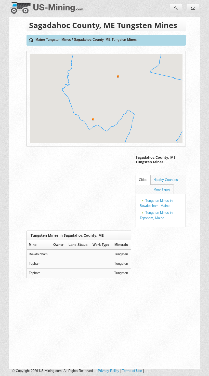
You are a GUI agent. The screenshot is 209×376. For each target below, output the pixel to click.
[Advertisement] (118, 188)
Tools (176, 8)
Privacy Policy (108, 371)
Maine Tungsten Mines (53, 40)
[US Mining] (31, 40)
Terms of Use (132, 371)
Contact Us (193, 8)
